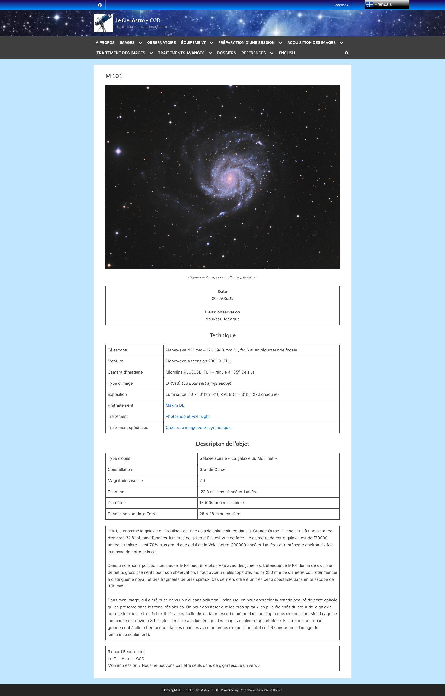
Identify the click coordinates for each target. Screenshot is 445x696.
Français (382, 4)
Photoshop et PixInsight (188, 416)
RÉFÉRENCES (254, 53)
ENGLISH (287, 53)
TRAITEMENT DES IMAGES (120, 53)
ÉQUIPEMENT (193, 42)
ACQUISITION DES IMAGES (311, 42)
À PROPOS (105, 42)
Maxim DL (175, 405)
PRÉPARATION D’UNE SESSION (246, 42)
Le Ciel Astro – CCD (137, 20)
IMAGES (127, 42)
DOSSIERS (226, 53)
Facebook (341, 5)
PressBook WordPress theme (261, 690)
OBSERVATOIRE (161, 42)
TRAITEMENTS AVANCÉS (181, 53)
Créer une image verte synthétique (198, 427)
